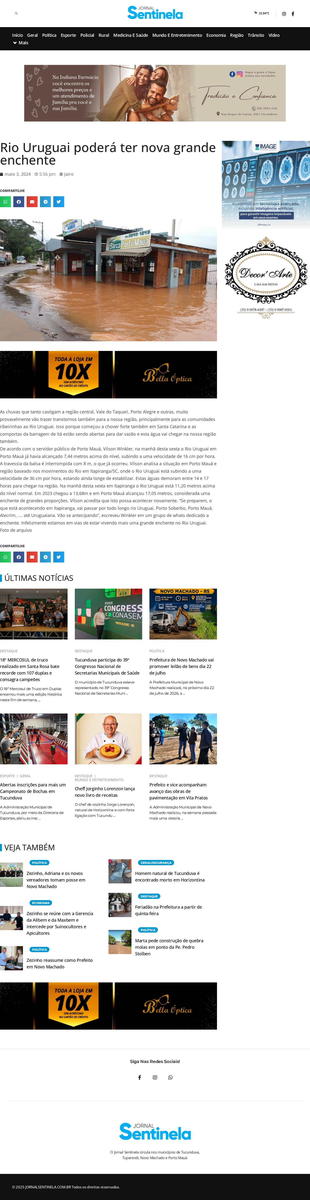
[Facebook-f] (139, 1077)
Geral (25, 776)
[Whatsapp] (170, 1077)
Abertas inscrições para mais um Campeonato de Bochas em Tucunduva (33, 791)
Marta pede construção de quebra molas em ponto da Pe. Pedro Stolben (169, 947)
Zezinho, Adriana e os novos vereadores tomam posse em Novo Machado (56, 879)
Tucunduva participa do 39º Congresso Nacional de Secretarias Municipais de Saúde (107, 666)
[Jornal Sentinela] (155, 12)
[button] (5, 201)
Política (156, 651)
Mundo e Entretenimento (99, 780)
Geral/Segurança (156, 863)
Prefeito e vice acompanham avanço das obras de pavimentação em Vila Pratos (178, 791)
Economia (40, 903)
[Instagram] (155, 1077)
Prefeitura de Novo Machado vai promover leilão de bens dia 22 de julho (181, 666)
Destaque (9, 651)
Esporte (7, 776)
